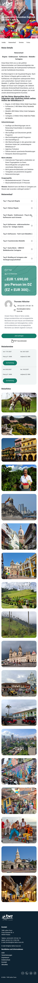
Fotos (28, 42)
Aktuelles (4, 964)
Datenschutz (5, 960)
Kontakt (4, 962)
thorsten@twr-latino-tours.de (24, 310)
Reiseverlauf (12, 42)
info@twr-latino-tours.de (13, 946)
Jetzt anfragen (19, 336)
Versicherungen (6, 955)
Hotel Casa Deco (30, 104)
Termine (21, 42)
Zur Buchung (10, 363)
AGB (2, 953)
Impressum (5, 957)
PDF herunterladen (20, 341)
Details (3, 42)
